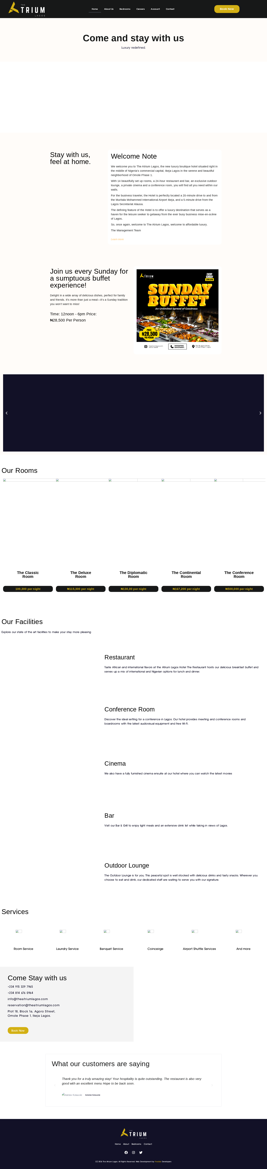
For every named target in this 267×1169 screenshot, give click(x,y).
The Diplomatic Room (134, 574)
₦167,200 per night (186, 589)
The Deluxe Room (80, 574)
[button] (6, 413)
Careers (140, 9)
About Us (109, 9)
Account (155, 9)
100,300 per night (27, 589)
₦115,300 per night (80, 589)
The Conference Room (239, 574)
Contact (170, 9)
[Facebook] (126, 1152)
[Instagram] (133, 1152)
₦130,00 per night (133, 589)
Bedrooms (125, 9)
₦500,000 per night (239, 589)
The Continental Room (186, 574)
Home (95, 9)
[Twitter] (141, 1152)
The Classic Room (28, 574)
